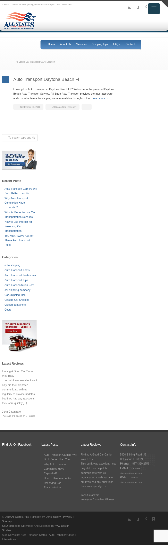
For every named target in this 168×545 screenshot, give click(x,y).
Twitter (127, 5)
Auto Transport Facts (17, 270)
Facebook (135, 5)
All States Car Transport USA (30, 62)
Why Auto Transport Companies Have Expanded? (16, 203)
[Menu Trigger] (154, 8)
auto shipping (12, 265)
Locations (67, 4)
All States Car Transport (64, 107)
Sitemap (7, 521)
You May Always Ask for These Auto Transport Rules (19, 240)
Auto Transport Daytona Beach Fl (46, 79)
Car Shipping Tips (15, 294)
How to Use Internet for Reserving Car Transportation (18, 226)
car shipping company (18, 289)
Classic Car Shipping (17, 299)
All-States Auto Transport (26, 516)
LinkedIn (151, 517)
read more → (101, 98)
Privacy (67, 516)
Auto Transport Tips (16, 280)
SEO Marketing (11, 525)
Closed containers (15, 304)
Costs (8, 309)
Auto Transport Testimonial (20, 275)
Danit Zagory (53, 516)
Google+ (143, 5)
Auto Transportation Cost (19, 285)
